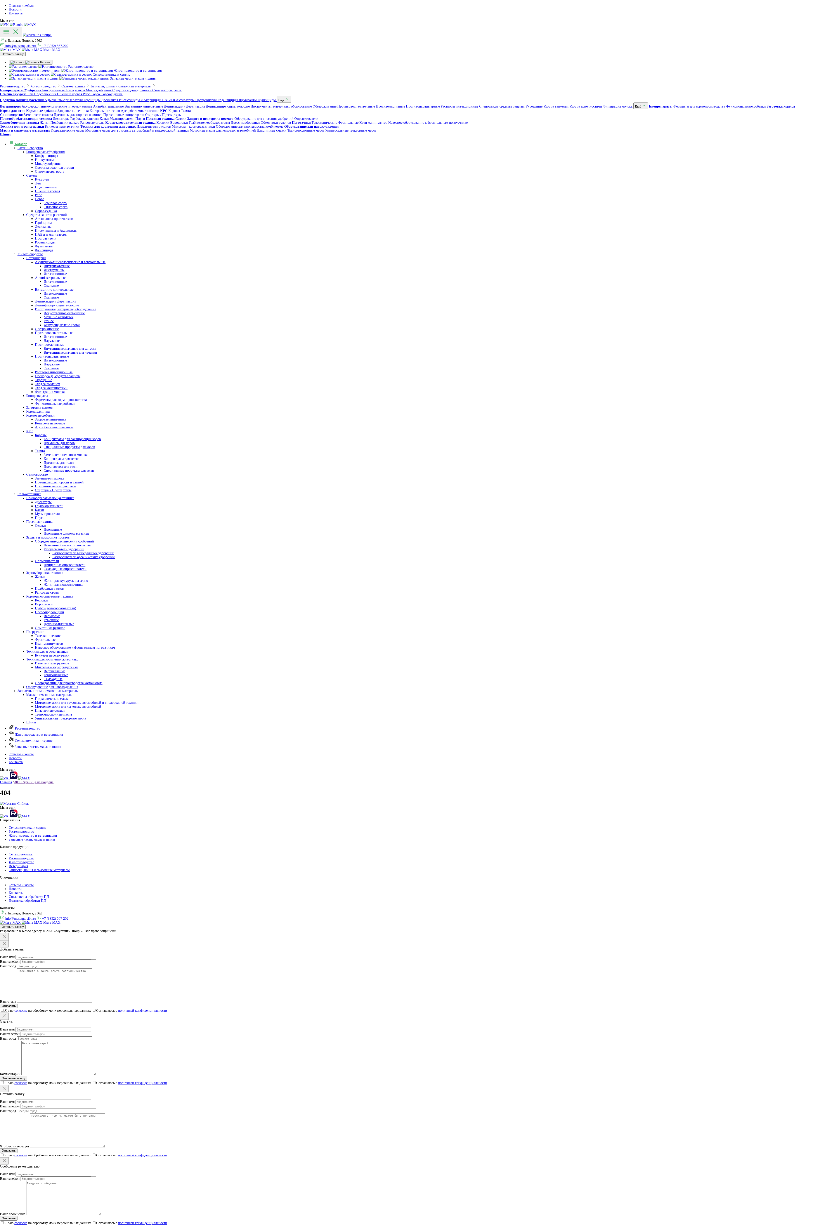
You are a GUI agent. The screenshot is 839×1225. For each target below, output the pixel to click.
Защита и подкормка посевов (48, 537)
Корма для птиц (38, 411)
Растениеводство (30, 148)
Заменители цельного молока (66, 455)
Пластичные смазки (50, 710)
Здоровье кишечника (50, 419)
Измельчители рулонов (52, 663)
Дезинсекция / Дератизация (55, 301)
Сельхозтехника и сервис (33, 740)
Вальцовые (52, 616)
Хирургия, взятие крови (62, 325)
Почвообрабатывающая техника (50, 498)
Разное (49, 321)
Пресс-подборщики (49, 612)
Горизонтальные (56, 675)
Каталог (20, 144)
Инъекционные (55, 274)
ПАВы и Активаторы (51, 234)
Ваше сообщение (12, 1214)
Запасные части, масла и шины (37, 747)
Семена (31, 175)
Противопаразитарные (52, 356)
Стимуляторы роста (49, 171)
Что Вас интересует (14, 1146)
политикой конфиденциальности (142, 1010)
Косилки (41, 600)
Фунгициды (44, 250)
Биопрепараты (37, 396)
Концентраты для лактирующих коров (72, 439)
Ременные (51, 620)
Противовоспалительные (54, 333)
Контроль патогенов (50, 423)
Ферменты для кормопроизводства (61, 399)
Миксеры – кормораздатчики (56, 667)
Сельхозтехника (29, 494)
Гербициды (43, 222)
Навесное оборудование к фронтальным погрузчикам (75, 647)
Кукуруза (42, 179)
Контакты (16, 13)
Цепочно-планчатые (59, 624)
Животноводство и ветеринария (38, 734)
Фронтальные (45, 639)
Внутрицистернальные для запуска (70, 348)
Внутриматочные (57, 266)
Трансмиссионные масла (53, 714)
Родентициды (45, 242)
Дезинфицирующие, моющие (57, 305)
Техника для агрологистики (47, 651)
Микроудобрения (48, 163)
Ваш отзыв (8, 1001)
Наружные (52, 340)
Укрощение (43, 380)
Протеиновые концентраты (55, 486)
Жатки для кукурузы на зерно (66, 580)
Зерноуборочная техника (44, 573)
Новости (15, 9)
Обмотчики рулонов (50, 628)
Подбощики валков (49, 588)
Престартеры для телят (61, 466)
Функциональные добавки (55, 403)
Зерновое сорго (55, 203)
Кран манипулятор (49, 643)
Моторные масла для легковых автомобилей (68, 706)
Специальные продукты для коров (69, 447)
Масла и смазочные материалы (49, 695)
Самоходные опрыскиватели (65, 569)
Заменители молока (49, 478)
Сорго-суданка (46, 211)
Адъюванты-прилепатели (54, 219)
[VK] (5, 24)
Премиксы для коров (59, 443)
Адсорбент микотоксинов (54, 427)
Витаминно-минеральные (54, 289)
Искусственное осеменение (64, 313)
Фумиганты (44, 246)
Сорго (39, 199)
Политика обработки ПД (27, 900)
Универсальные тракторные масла (60, 718)
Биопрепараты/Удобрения (45, 152)
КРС (29, 431)
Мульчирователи (47, 514)
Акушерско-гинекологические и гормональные (70, 262)
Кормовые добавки (40, 415)
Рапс (38, 195)
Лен (38, 183)
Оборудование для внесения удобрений (64, 541)
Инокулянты (44, 160)
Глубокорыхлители (49, 506)
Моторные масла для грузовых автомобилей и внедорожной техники (87, 702)
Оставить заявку (13, 54)
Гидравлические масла (52, 698)
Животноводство (30, 254)
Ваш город (8, 966)
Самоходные (53, 679)
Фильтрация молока (50, 392)
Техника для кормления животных (52, 659)
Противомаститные (49, 344)
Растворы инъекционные (54, 372)
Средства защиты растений (46, 215)
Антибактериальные (50, 278)
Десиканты (43, 226)
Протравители (45, 238)
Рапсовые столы (47, 592)
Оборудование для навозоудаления (52, 687)
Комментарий (10, 1074)
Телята (40, 451)
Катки (39, 510)
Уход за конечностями (51, 388)
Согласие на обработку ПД (29, 896)
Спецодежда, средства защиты (57, 376)
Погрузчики (35, 632)
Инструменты (54, 270)
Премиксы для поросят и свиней (59, 482)
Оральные (51, 285)
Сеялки (40, 525)
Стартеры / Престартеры (53, 490)
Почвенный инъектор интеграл (67, 545)
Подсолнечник (46, 187)
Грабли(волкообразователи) (55, 608)
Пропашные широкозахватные (66, 533)
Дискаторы (43, 502)
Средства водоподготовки (54, 167)
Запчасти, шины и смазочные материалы (47, 691)
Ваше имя (7, 957)
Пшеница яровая (47, 191)
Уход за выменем (47, 384)
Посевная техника (39, 521)
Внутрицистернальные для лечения (70, 352)
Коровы (41, 435)
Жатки (40, 577)
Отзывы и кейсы (21, 5)
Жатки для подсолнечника (63, 584)
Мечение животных (58, 317)
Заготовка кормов (39, 407)
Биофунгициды (46, 156)
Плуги (40, 518)
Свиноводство (37, 474)
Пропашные (53, 529)
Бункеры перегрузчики (52, 655)
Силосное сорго (56, 207)
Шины (31, 722)
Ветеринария (36, 258)
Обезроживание (47, 329)
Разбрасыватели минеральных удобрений (83, 553)
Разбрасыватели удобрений (64, 549)
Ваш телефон (10, 961)
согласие (20, 1010)
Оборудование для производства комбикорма (68, 683)
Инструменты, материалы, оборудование (65, 309)
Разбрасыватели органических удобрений (83, 557)
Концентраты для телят (61, 458)
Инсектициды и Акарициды (56, 230)
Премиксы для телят (59, 462)
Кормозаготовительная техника (49, 596)
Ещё (281, 100)
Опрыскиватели (47, 561)
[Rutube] (17, 24)
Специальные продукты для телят (69, 470)
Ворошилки (44, 604)
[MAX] (30, 24)
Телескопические (48, 636)
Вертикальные (54, 671)
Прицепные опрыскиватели (64, 565)
